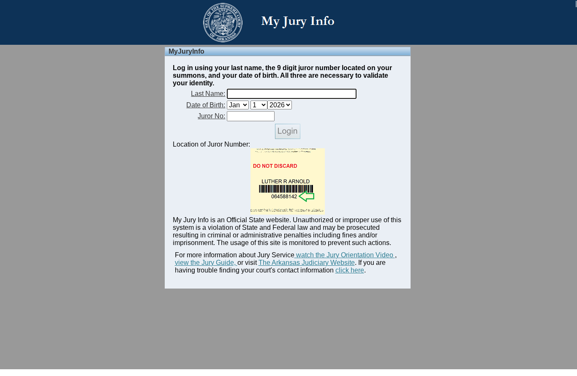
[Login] (287, 136)
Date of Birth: (205, 105)
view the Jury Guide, (206, 262)
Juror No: (211, 116)
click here (349, 270)
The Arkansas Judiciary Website (307, 262)
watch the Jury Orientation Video (344, 255)
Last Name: (208, 93)
